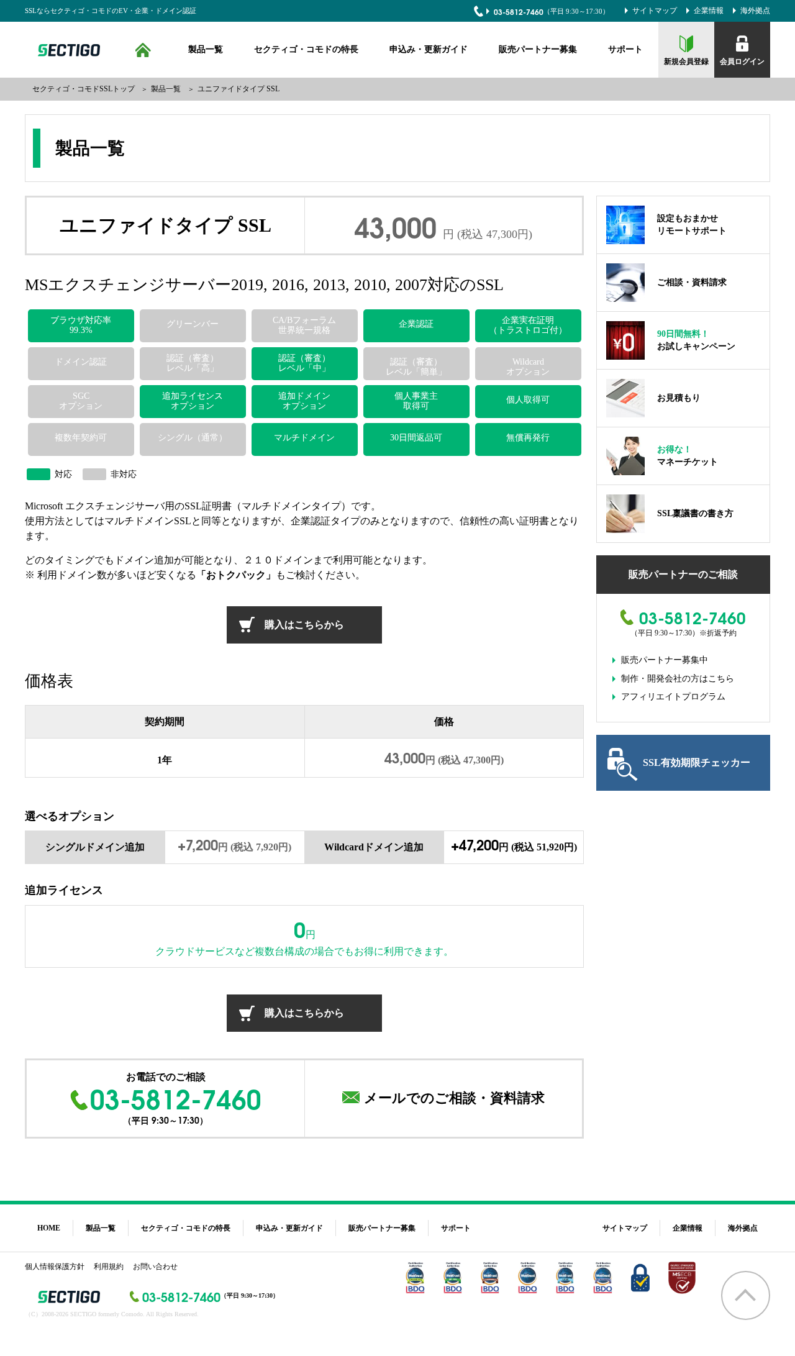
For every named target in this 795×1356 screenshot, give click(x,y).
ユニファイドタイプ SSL (238, 88)
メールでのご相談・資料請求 (454, 1098)
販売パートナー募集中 (664, 660)
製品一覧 (205, 49)
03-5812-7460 (518, 11)
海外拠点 (755, 10)
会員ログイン (742, 61)
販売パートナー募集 (538, 49)
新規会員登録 (686, 61)
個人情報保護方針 (54, 1266)
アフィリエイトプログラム (673, 696)
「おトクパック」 (236, 575)
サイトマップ (654, 10)
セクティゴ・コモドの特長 (306, 49)
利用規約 (109, 1266)
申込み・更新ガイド (428, 49)
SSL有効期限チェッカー (696, 762)
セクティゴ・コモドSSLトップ (83, 88)
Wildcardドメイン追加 (374, 847)
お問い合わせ (155, 1266)
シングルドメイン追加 (95, 847)
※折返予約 (718, 633)
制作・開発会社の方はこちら (677, 678)
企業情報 (709, 10)
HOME (143, 50)
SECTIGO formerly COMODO (67, 50)
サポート (625, 49)
